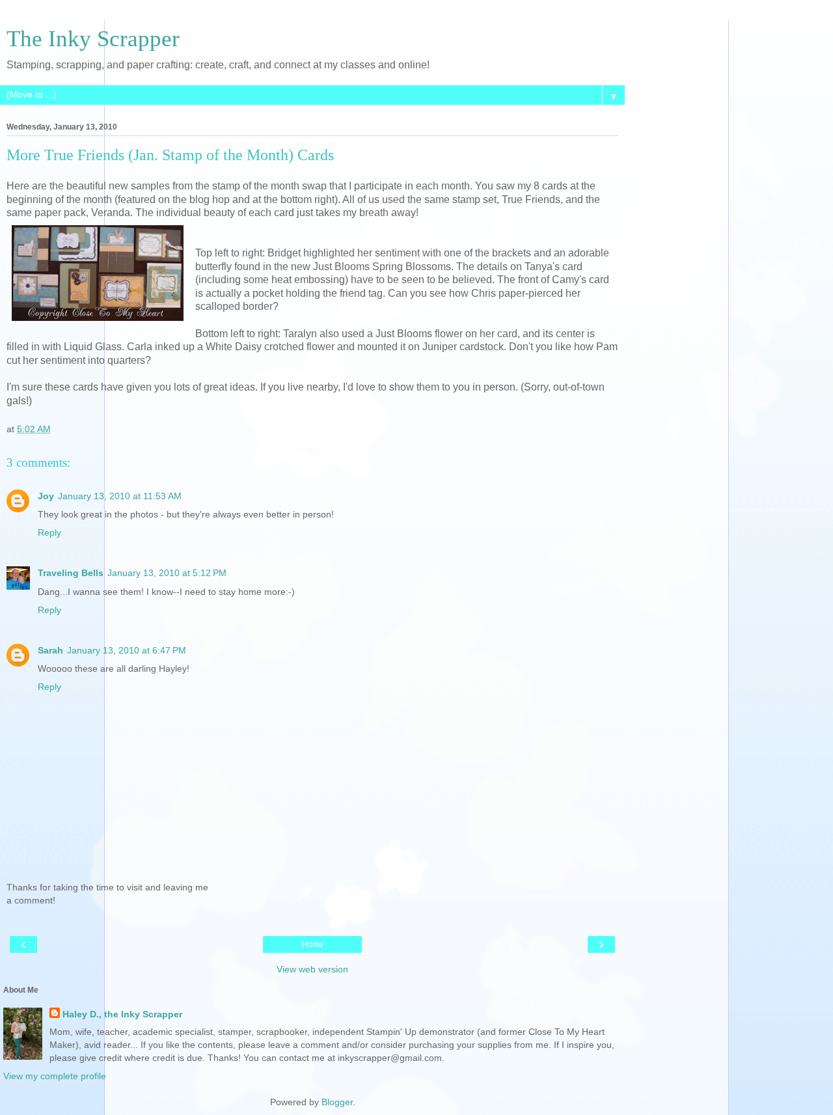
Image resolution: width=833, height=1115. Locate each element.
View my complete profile (54, 1076)
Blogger (337, 1102)
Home (312, 944)
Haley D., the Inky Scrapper (122, 1014)
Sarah (50, 650)
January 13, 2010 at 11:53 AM (120, 496)
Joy (46, 496)
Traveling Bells (70, 573)
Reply (49, 532)
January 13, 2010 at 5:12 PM (166, 573)
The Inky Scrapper (93, 38)
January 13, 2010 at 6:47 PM (126, 650)
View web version (312, 969)
